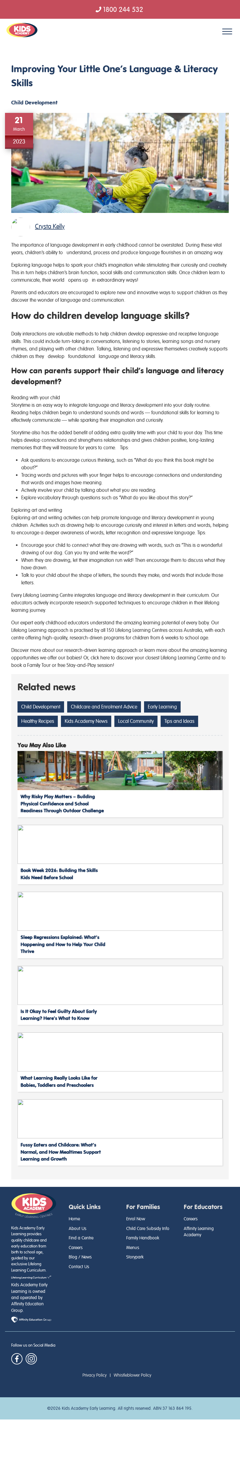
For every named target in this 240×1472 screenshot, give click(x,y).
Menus (132, 1247)
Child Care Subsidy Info (147, 1228)
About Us (77, 1228)
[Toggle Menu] (227, 31)
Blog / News (80, 1256)
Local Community (136, 721)
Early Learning (162, 707)
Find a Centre (81, 1237)
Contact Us (79, 1266)
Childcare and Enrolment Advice (104, 707)
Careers (75, 1247)
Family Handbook (142, 1237)
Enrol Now (135, 1218)
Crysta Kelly (50, 226)
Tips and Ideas (179, 721)
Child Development (34, 102)
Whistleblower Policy (132, 1375)
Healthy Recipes (37, 721)
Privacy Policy (94, 1375)
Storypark (134, 1256)
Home (74, 1218)
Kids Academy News (86, 721)
